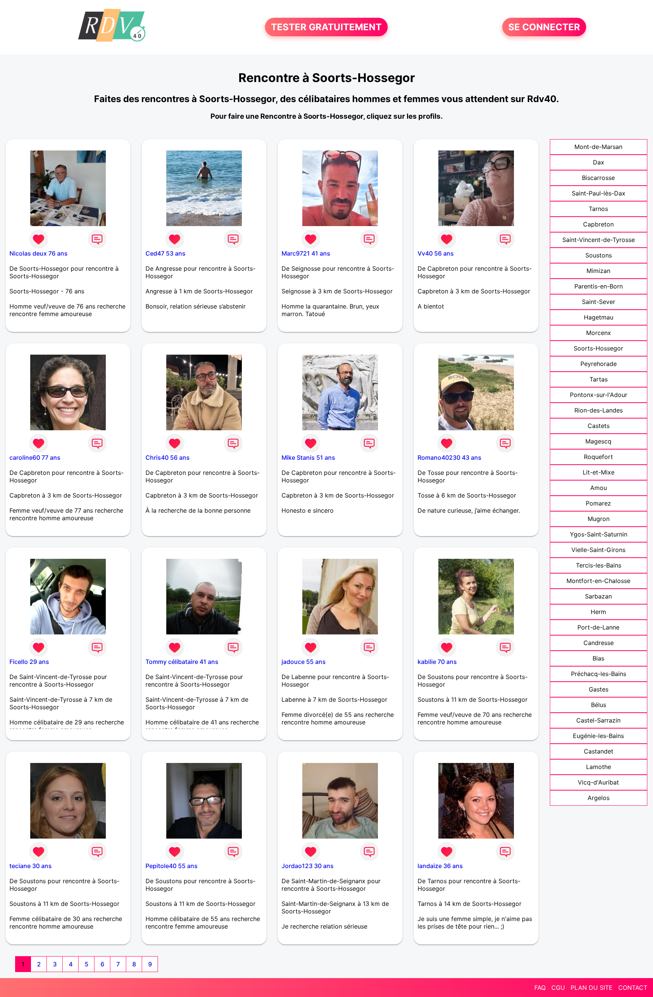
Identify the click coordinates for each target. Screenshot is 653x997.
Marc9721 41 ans (306, 253)
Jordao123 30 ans (308, 866)
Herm (598, 612)
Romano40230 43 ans (449, 457)
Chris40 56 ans (167, 457)
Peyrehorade (598, 363)
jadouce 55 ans (304, 661)
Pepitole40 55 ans (171, 866)
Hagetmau (598, 317)
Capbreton (598, 224)
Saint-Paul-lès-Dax (598, 193)
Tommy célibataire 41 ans (181, 661)
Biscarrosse (598, 177)
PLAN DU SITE (592, 987)
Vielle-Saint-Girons (598, 550)
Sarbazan (598, 596)
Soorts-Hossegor (598, 348)
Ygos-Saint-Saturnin (598, 534)
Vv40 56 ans (436, 253)
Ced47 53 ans (165, 253)
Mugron (599, 519)
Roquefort (598, 457)
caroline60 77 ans (34, 457)
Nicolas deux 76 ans (38, 253)
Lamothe (598, 767)
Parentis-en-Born (598, 286)
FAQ (540, 987)
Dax (598, 162)
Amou (598, 488)
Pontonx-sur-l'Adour (598, 394)
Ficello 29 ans (29, 661)
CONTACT (632, 987)
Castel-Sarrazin (598, 720)
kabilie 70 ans (437, 661)
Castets (599, 426)
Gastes (598, 689)
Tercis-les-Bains (598, 565)
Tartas (599, 379)
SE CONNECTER (544, 27)
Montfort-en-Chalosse (598, 581)
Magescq (598, 441)
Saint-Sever (598, 301)
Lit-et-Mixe (598, 472)
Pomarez (598, 503)
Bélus (598, 705)
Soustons (598, 255)
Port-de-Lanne (598, 627)
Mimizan (598, 270)
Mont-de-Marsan (598, 146)
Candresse (598, 643)
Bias (598, 658)
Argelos (599, 798)
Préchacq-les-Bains (598, 674)
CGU (558, 987)
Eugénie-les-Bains (598, 736)
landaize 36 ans (440, 866)
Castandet (598, 751)
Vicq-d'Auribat (598, 782)
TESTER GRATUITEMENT (326, 27)
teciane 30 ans (30, 866)
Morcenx (598, 332)
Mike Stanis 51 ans (308, 457)
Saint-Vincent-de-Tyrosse (598, 239)
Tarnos (598, 208)
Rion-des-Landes (598, 410)
